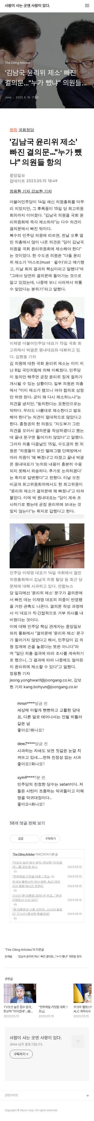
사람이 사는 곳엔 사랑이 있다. (27, 6)
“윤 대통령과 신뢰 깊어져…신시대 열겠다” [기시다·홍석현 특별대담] (37, 912)
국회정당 (26, 130)
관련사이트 (11, 1095)
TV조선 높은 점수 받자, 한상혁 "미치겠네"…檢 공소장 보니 (37, 865)
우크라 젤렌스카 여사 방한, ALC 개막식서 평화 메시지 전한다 (36, 884)
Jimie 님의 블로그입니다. (26, 1044)
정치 (13, 130)
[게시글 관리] (34, 838)
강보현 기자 (41, 191)
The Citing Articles (23, 854)
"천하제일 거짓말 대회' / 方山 (31, 876)
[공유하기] (28, 838)
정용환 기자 (20, 191)
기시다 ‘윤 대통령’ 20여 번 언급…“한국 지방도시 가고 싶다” (37, 898)
